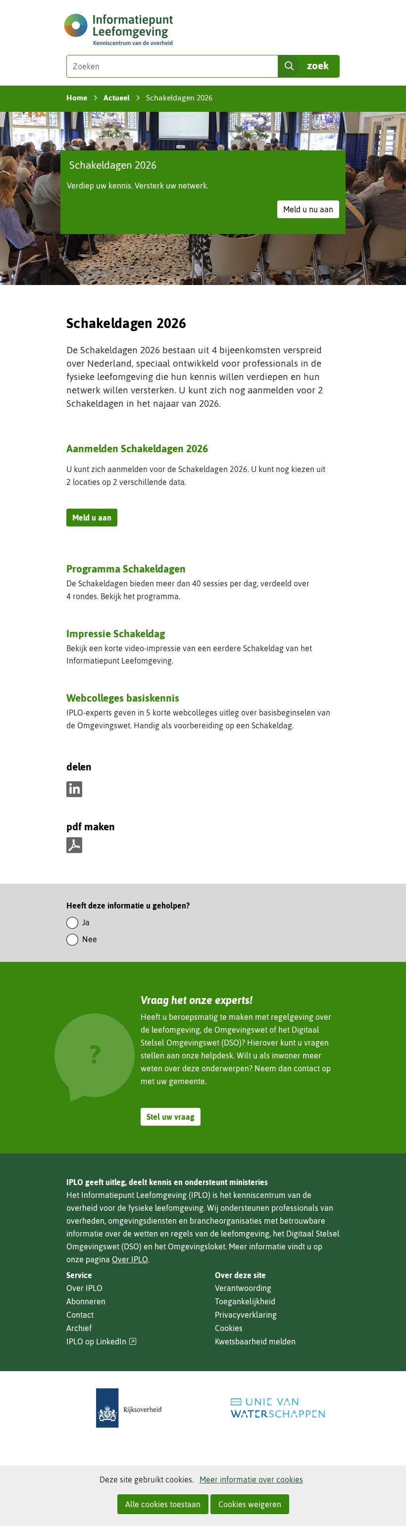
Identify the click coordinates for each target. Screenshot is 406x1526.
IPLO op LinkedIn (101, 1341)
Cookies (229, 1328)
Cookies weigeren (249, 1504)
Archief (79, 1328)
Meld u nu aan (311, 211)
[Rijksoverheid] (128, 1408)
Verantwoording (243, 1288)
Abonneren (85, 1301)
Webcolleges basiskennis (122, 698)
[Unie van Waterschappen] (277, 1408)
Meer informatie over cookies (251, 1479)
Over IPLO (130, 1259)
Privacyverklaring (246, 1314)
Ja (86, 922)
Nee (89, 939)
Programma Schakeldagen (126, 569)
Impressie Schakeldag (115, 633)
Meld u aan (94, 519)
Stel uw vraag (171, 1116)
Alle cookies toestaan (163, 1504)
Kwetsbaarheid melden (255, 1341)
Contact (80, 1314)
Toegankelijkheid (245, 1301)
